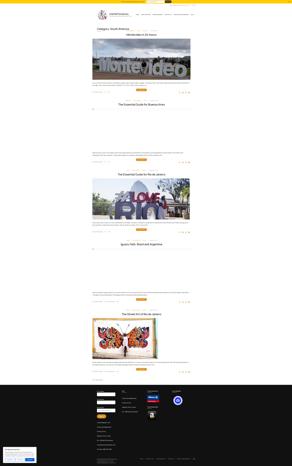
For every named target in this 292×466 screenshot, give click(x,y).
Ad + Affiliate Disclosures (105, 440)
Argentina (128, 100)
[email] (189, 92)
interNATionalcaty (119, 14)
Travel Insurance (157, 14)
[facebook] (192, 4)
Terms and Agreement (104, 427)
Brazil (128, 170)
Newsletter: (100, 407)
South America (137, 100)
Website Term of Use (104, 436)
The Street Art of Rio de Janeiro (141, 314)
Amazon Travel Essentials (181, 14)
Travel (145, 100)
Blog (192, 14)
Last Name (100, 399)
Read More (141, 90)
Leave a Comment (110, 301)
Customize (10, 459)
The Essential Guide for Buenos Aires (141, 104)
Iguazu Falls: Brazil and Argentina (141, 244)
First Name (100, 391)
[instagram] (194, 4)
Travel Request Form (103, 422)
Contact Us (167, 14)
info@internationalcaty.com (106, 445)
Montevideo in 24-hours (141, 35)
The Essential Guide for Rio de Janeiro (141, 174)
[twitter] (183, 92)
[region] (19, 455)
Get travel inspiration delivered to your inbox (132, 2)
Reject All (20, 459)
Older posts (99, 380)
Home (137, 14)
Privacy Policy (101, 431)
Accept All (29, 459)
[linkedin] (186, 92)
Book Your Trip (145, 14)
